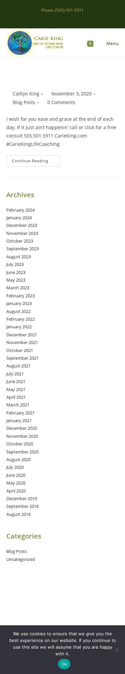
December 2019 (21, 498)
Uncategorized (20, 559)
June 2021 (15, 381)
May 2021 (15, 389)
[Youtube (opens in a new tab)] (78, 17)
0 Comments (61, 102)
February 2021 (20, 413)
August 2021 (18, 366)
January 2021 (19, 420)
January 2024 (19, 218)
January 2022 (19, 327)
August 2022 (18, 311)
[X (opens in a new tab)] (48, 17)
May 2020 (15, 483)
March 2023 (17, 288)
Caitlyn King (26, 93)
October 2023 (19, 241)
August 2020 (18, 459)
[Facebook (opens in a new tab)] (56, 17)
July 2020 (15, 467)
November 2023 (22, 233)
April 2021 (16, 397)
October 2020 (19, 444)
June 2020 (15, 475)
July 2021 (15, 374)
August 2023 (18, 257)
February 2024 (20, 210)
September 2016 (22, 506)
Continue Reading (36, 160)
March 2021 (17, 405)
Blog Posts (24, 102)
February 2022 (20, 319)
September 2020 (22, 452)
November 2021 (22, 342)
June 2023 (15, 272)
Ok (64, 664)
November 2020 (22, 436)
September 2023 (22, 249)
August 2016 (18, 514)
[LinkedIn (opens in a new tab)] (71, 17)
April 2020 (16, 491)
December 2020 (21, 428)
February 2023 (20, 296)
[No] (116, 649)
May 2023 (15, 280)
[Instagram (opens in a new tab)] (63, 17)
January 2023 (19, 303)
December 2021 (21, 335)
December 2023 (21, 225)
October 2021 (19, 350)
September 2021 (22, 358)
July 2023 (15, 264)
